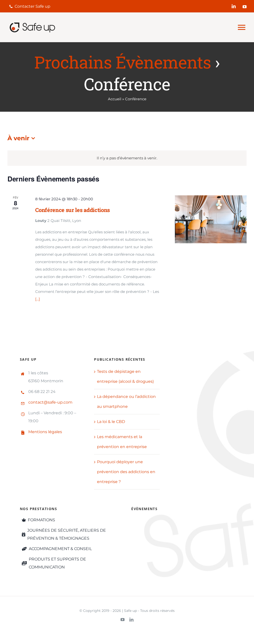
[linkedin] (234, 6)
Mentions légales (45, 431)
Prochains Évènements (122, 62)
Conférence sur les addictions (72, 209)
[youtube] (245, 7)
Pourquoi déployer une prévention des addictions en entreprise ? (126, 471)
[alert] (127, 158)
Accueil (114, 99)
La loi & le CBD (111, 421)
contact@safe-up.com (50, 402)
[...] (37, 299)
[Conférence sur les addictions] (211, 219)
